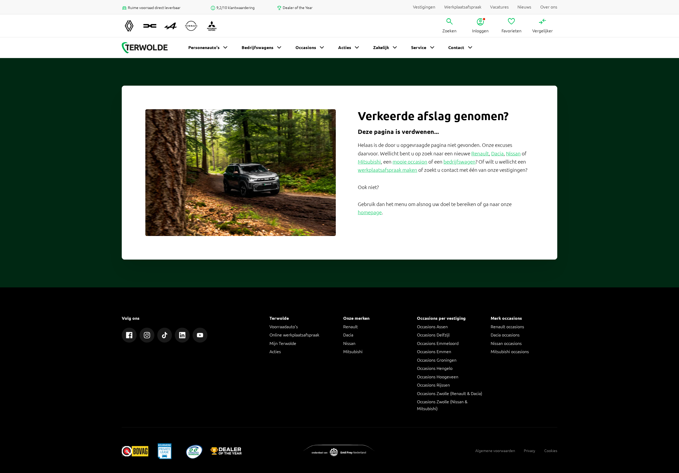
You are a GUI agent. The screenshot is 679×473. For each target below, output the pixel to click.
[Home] (145, 47)
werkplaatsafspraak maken (387, 170)
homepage (370, 212)
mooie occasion (410, 162)
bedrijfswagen (459, 162)
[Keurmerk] (135, 451)
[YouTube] (200, 335)
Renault (480, 153)
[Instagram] (147, 335)
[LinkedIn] (182, 335)
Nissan (513, 153)
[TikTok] (164, 335)
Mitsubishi (369, 162)
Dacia (497, 153)
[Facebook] (129, 335)
